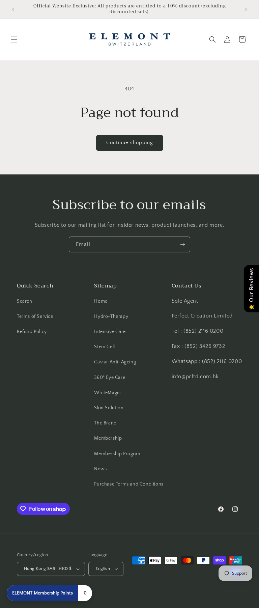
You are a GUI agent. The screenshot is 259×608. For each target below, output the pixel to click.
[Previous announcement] (13, 9)
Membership (108, 438)
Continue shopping (129, 142)
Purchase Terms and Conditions (128, 484)
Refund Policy (32, 331)
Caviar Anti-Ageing (115, 362)
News (100, 469)
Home (100, 301)
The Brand (105, 423)
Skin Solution (108, 408)
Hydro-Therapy (111, 316)
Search (24, 301)
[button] (14, 39)
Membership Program (118, 454)
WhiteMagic (107, 392)
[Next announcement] (245, 9)
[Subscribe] (182, 244)
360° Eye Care (109, 377)
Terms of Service (35, 316)
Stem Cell (104, 347)
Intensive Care (109, 331)
